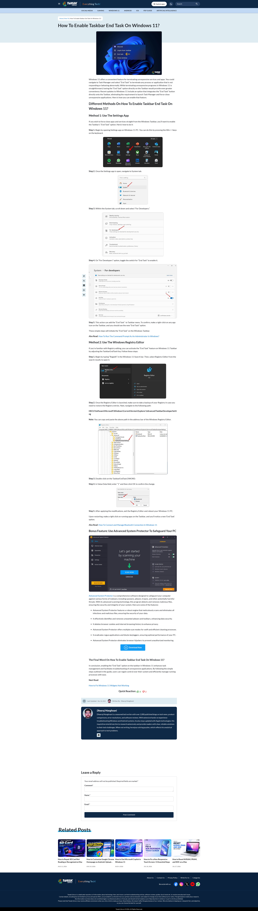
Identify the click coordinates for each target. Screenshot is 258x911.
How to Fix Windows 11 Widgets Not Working (109, 685)
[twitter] (84, 281)
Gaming (100, 10)
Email (87, 804)
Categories (196, 878)
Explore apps (160, 4)
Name (87, 795)
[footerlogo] (67, 881)
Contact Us (161, 878)
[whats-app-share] (84, 290)
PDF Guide (148, 10)
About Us (150, 878)
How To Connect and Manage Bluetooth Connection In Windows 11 (128, 525)
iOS (137, 10)
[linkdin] (84, 285)
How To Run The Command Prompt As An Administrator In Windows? (129, 336)
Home (61, 18)
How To (66, 18)
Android (128, 10)
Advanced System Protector (101, 596)
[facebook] (84, 276)
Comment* (88, 785)
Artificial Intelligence (167, 10)
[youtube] (192, 884)
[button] (171, 4)
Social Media (87, 10)
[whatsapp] (198, 884)
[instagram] (181, 884)
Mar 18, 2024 (102, 701)
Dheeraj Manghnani (127, 701)
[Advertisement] (129, 756)
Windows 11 (114, 10)
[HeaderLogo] (71, 4)
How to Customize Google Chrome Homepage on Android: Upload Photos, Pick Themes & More (100, 862)
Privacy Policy (172, 878)
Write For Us (184, 878)
